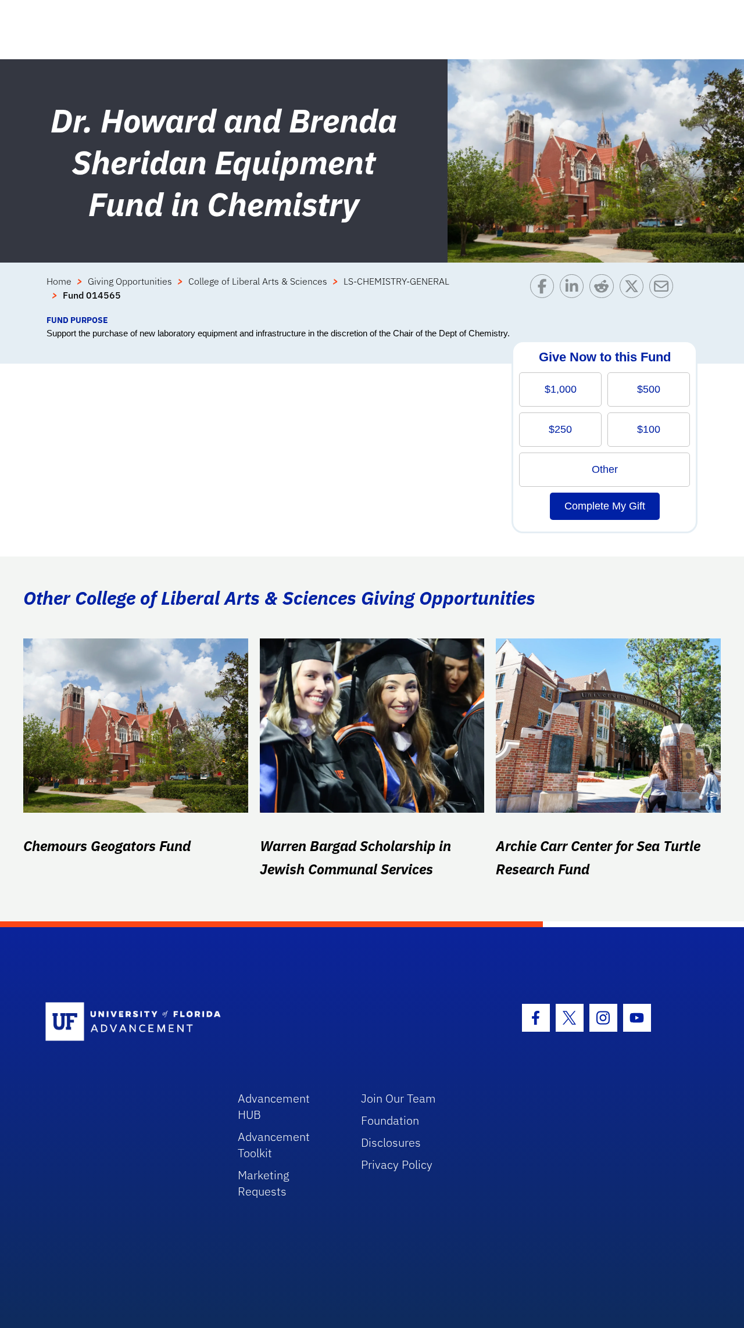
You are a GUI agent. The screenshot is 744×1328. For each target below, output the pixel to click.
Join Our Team (398, 1098)
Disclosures (391, 1142)
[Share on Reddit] (604, 294)
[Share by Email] (664, 294)
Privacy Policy (396, 1164)
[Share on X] (634, 294)
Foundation (390, 1120)
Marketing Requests (263, 1183)
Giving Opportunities (130, 281)
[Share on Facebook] (545, 294)
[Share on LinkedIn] (574, 294)
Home (58, 281)
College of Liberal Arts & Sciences (257, 281)
